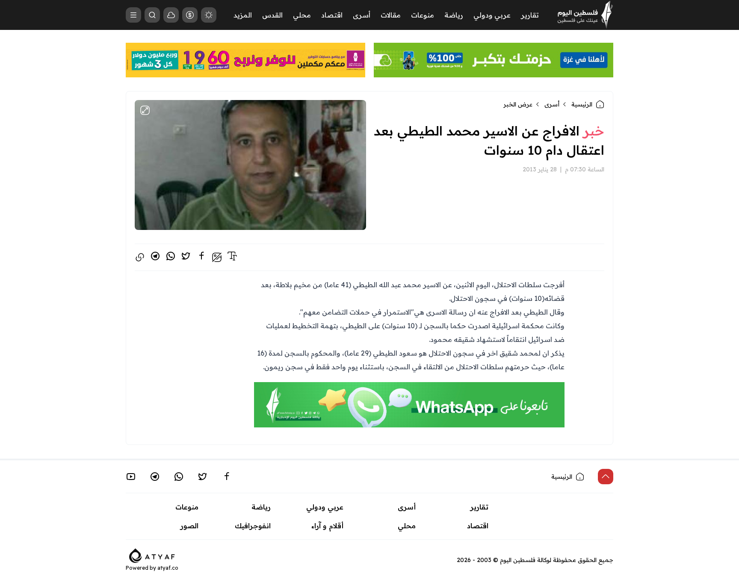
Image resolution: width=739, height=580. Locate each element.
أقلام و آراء (327, 525)
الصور (189, 525)
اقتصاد (332, 15)
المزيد (243, 15)
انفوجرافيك (253, 525)
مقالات (391, 15)
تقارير (530, 15)
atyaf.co (167, 568)
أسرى (361, 15)
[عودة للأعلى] (605, 476)
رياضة (453, 15)
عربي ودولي (492, 15)
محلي (302, 15)
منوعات (422, 15)
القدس (272, 15)
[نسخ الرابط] (140, 257)
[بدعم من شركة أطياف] (152, 555)
